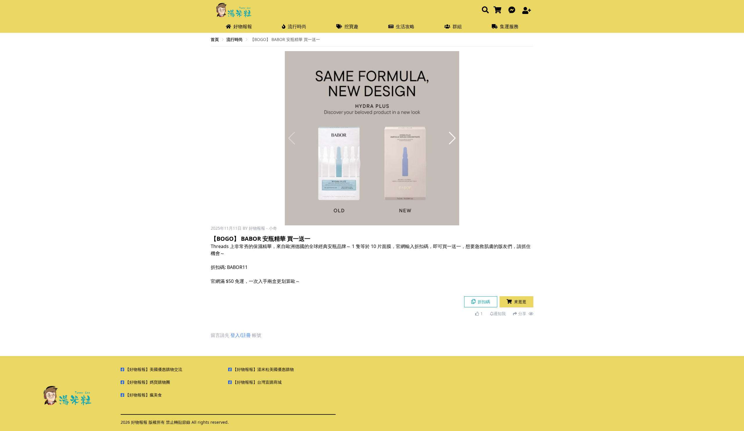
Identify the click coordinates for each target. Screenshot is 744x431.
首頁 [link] (215, 39)
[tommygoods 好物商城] (498, 10)
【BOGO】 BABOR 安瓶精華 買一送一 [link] (285, 39)
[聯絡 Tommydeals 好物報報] (513, 10)
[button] (452, 138)
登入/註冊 (240, 335)
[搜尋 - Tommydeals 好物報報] (485, 10)
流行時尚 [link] (234, 39)
